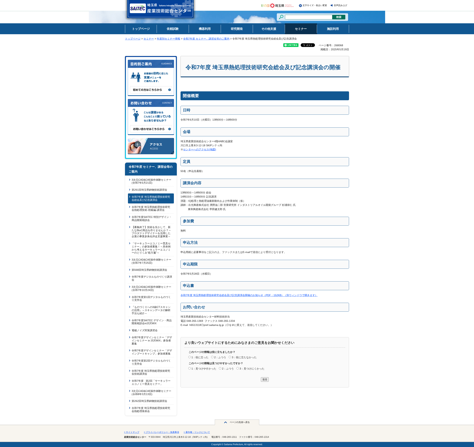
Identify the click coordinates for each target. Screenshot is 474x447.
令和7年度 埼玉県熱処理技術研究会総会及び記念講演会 (151, 198)
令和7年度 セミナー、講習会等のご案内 (206, 38)
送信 (264, 379)
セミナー (148, 38)
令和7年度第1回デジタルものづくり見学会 (151, 299)
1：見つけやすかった (203, 368)
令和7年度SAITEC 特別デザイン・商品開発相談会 (152, 218)
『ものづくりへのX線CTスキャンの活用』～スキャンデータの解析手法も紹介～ (151, 310)
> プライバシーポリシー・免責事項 (161, 432)
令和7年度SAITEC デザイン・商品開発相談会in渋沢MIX (152, 322)
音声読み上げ (340, 5)
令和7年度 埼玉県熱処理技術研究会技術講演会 (151, 372)
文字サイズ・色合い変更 (315, 5)
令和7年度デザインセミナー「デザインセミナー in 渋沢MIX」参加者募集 (152, 340)
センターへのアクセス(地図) (199, 149)
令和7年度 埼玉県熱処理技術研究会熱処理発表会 (151, 409)
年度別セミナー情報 (168, 38)
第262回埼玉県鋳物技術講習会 (149, 400)
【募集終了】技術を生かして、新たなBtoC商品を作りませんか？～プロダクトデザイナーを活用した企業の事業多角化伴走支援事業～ (151, 232)
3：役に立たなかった (244, 357)
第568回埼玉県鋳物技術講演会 (149, 269)
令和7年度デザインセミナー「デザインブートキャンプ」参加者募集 (152, 352)
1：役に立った (199, 357)
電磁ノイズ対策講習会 (145, 330)
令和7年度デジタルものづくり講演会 (152, 278)
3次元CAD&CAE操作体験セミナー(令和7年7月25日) (151, 261)
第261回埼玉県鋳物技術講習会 (149, 189)
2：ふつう (220, 357)
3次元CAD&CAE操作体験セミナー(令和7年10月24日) (151, 288)
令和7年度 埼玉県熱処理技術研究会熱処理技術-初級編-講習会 (151, 208)
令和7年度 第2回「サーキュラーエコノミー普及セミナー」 (151, 382)
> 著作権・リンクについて (197, 432)
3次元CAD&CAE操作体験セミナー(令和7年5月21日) (151, 181)
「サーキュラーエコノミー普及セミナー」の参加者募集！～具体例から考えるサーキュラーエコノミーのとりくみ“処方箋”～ (151, 248)
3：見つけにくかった (252, 368)
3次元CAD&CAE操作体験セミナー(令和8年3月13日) (151, 392)
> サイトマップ (131, 432)
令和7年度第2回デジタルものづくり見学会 (151, 362)
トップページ (133, 38)
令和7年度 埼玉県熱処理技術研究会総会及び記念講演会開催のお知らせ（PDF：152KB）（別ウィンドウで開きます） (249, 295)
